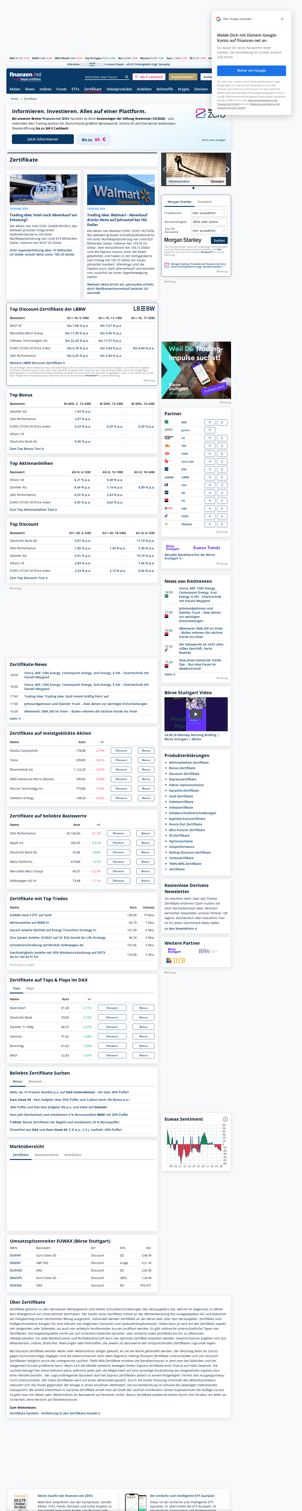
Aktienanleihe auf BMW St (29, 922)
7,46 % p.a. (146, 563)
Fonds (61, 89)
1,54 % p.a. (83, 411)
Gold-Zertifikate (181, 796)
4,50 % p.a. (82, 502)
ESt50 (35, 58)
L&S (184, 485)
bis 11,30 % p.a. (77, 333)
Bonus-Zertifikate (182, 768)
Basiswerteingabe (176, 221)
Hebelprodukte (119, 89)
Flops (30, 988)
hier (219, 249)
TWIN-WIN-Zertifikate (185, 864)
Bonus (146, 750)
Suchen (219, 240)
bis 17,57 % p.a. (110, 340)
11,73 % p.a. (146, 541)
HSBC (185, 454)
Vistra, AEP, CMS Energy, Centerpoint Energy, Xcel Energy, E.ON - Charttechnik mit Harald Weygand (200, 594)
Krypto (183, 89)
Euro (169, 58)
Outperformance (181, 847)
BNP (184, 422)
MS (183, 493)
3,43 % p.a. (115, 495)
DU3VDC (16, 1270)
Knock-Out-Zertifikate (185, 824)
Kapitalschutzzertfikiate (187, 819)
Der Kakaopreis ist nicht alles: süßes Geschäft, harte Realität (201, 648)
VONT (185, 516)
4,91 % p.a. (83, 556)
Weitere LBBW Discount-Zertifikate (36, 363)
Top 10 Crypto (93, 58)
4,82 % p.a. (115, 502)
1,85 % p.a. (83, 548)
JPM (184, 469)
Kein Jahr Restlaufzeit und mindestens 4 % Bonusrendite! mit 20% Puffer (69, 1115)
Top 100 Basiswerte (171, 230)
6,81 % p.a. (83, 541)
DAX (12, 58)
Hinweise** (91, 375)
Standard (205, 202)
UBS (184, 509)
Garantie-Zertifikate (184, 790)
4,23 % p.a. (83, 426)
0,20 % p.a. (115, 426)
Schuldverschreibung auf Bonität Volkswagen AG (47, 945)
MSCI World (62, 58)
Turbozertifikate (181, 858)
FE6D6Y (15, 1263)
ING (184, 446)
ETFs (75, 89)
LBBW (185, 477)
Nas (120, 58)
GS (183, 438)
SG (183, 501)
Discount (121, 750)
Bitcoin (144, 58)
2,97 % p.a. (83, 419)
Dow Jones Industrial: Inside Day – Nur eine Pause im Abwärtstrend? (200, 664)
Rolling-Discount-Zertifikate (190, 852)
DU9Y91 (15, 1255)
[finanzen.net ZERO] (210, 118)
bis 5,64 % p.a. (111, 348)
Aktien (15, 89)
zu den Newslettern (179, 928)
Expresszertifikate (182, 779)
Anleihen (144, 89)
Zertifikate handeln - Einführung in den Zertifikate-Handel (54, 1413)
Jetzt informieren (43, 139)
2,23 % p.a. (83, 570)
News (30, 89)
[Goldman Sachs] (170, 438)
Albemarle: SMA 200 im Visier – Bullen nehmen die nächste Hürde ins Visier (81, 711)
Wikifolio (187, 524)
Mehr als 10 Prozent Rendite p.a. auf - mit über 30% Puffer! (69, 1092)
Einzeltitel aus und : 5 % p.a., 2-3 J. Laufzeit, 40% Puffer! (66, 1130)
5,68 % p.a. (115, 480)
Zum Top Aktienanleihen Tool (32, 509)
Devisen (201, 89)
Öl (191, 58)
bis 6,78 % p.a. (78, 348)
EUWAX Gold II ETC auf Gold (31, 915)
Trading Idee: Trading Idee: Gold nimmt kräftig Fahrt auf (66, 696)
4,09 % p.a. (146, 487)
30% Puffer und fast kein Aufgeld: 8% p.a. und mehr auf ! (58, 1107)
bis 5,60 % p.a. (111, 355)
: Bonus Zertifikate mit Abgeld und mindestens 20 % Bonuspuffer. (65, 1122)
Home (15, 99)
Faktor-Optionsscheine (186, 785)
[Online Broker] (26, 79)
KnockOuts (73, 1155)
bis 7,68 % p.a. (78, 326)
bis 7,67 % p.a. (111, 326)
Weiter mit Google (251, 71)
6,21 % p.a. (82, 480)
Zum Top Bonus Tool (26, 449)
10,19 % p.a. (146, 556)
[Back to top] (222, 1506)
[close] (282, 19)
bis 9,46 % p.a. (111, 333)
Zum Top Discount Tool (28, 578)
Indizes (46, 89)
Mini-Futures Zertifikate (187, 830)
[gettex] (169, 430)
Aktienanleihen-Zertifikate (189, 762)
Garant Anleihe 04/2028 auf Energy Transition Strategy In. (53, 930)
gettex (186, 430)
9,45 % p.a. (83, 441)
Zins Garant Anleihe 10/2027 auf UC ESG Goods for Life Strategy (58, 937)
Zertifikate (92, 89)
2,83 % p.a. (83, 563)
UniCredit (188, 462)
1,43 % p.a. (118, 548)
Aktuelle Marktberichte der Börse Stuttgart (189, 556)
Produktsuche (173, 213)
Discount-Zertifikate (184, 774)
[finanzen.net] (26, 74)
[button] (149, 76)
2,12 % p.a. (118, 570)
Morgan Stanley (179, 202)
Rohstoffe (165, 89)
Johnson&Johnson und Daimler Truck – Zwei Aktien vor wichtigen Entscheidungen (85, 704)
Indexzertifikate (181, 807)
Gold (211, 58)
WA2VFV (16, 1278)
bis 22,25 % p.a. (77, 340)
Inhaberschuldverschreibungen (192, 813)
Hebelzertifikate (181, 802)
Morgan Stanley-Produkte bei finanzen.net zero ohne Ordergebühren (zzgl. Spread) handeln (198, 265)
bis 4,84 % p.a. (144, 348)
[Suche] (127, 77)
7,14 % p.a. (115, 487)
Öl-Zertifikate (179, 835)
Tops (16, 988)
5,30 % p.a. (146, 548)
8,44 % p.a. (82, 487)
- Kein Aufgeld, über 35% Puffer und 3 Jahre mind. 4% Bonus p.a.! (70, 1100)
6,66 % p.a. (146, 570)
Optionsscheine (46, 1155)
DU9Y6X (16, 1285)
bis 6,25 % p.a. (78, 355)
